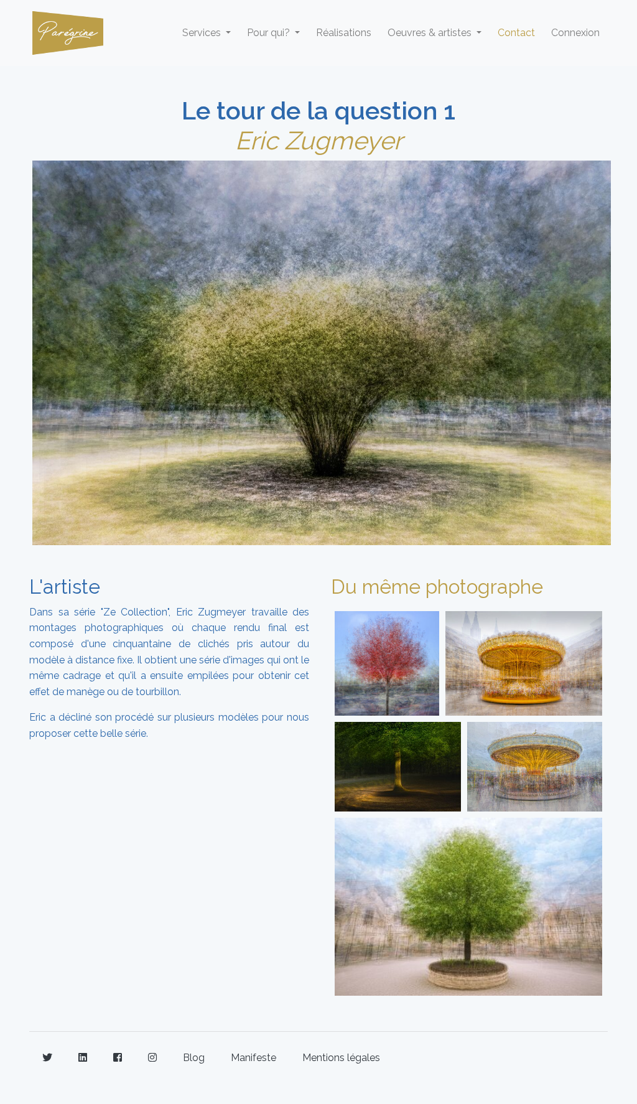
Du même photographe (437, 586)
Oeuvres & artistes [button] (431, 33)
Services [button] (202, 33)
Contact (516, 33)
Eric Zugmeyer (318, 140)
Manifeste (253, 1058)
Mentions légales (341, 1058)
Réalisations (343, 33)
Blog (194, 1058)
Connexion (575, 33)
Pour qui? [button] (269, 33)
